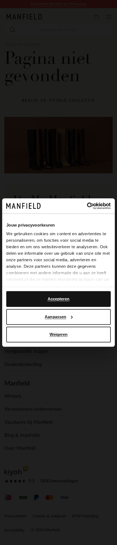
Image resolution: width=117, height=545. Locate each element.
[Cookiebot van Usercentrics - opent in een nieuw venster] (87, 205)
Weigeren (59, 334)
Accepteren (59, 299)
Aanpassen (55, 316)
